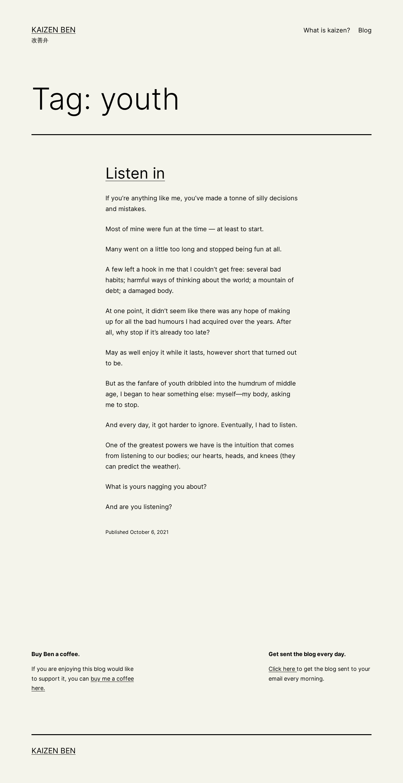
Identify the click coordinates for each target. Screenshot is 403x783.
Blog (365, 30)
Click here (283, 669)
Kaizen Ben (53, 29)
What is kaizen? (327, 30)
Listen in (135, 173)
